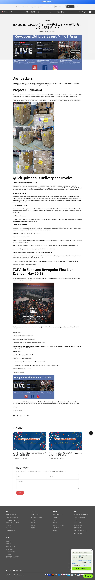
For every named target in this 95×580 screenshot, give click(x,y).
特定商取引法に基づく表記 (12, 557)
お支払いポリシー (10, 546)
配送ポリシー (9, 544)
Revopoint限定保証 (11, 552)
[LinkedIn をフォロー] (21, 570)
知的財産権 (8, 554)
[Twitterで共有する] (20, 415)
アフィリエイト (78, 522)
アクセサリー (9, 528)
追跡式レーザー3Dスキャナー (13, 522)
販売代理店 (55, 530)
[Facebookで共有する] (17, 415)
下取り (76, 520)
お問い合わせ (56, 528)
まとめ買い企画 (78, 525)
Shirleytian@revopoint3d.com (70, 245)
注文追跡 (33, 522)
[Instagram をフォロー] (14, 570)
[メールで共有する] (28, 415)
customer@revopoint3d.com (84, 560)
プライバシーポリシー (47, 471)
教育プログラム (78, 533)
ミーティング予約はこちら (82, 568)
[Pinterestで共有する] (24, 415)
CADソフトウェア (10, 525)
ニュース (55, 517)
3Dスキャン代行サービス (80, 530)
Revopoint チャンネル (58, 525)
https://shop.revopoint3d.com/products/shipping (31, 240)
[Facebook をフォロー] (7, 570)
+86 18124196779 (85, 565)
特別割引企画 (77, 528)
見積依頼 (33, 528)
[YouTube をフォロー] (17, 570)
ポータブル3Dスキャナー (12, 517)
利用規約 (57, 471)
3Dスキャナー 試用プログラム (81, 515)
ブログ (54, 520)
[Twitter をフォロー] (10, 570)
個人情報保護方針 (10, 549)
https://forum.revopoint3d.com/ (71, 403)
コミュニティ (56, 522)
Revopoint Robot (10, 530)
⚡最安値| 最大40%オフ (47, 2)
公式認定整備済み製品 (79, 517)
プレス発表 (47, 20)
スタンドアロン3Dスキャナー (13, 520)
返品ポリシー (9, 541)
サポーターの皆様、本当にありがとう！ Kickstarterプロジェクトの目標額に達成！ (29, 454)
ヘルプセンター (35, 515)
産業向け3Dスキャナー (11, 515)
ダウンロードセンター (36, 517)
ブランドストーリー (58, 515)
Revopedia (33, 525)
